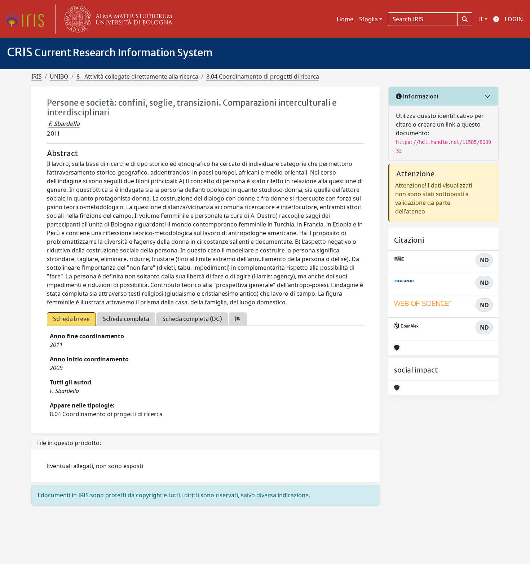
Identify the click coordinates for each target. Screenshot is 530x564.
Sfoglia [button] (368, 19)
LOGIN (514, 19)
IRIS (36, 76)
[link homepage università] (117, 19)
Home (345, 19)
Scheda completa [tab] (126, 318)
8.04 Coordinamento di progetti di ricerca (262, 76)
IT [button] (480, 19)
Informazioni (420, 96)
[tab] (238, 319)
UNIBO (59, 76)
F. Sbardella (64, 123)
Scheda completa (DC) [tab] (192, 318)
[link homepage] (27, 19)
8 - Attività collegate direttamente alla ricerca (137, 76)
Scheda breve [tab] (71, 318)
